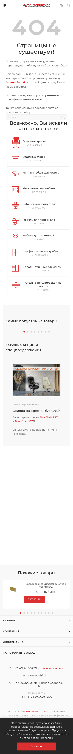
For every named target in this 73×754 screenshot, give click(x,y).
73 (32, 421)
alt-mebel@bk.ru (39, 675)
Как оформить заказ (19, 652)
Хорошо (36, 746)
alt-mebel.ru (18, 723)
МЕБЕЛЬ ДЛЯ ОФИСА (36, 711)
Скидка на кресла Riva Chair (36, 411)
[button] (24, 332)
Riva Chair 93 (23, 421)
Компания (11, 631)
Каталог (9, 620)
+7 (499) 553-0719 (27, 668)
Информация (13, 642)
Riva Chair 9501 (49, 417)
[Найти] (63, 117)
